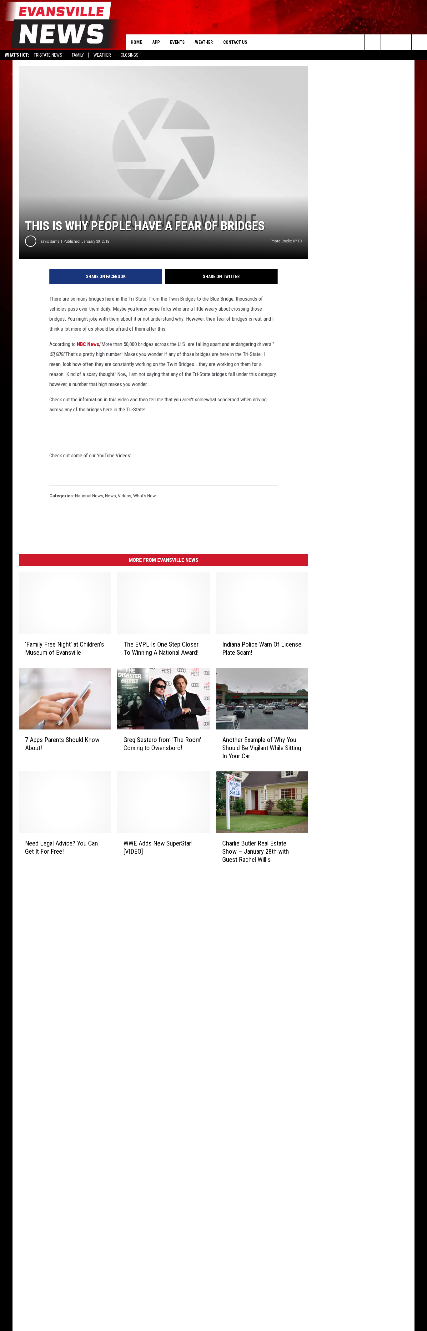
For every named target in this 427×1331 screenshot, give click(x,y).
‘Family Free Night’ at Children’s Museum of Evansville (64, 648)
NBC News (88, 344)
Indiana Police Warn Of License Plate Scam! (261, 648)
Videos (124, 495)
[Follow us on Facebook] (388, 42)
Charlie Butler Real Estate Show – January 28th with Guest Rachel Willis (255, 851)
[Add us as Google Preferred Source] (372, 42)
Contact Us (235, 42)
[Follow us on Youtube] (419, 42)
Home (136, 42)
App (156, 42)
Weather (102, 55)
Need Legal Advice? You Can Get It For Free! (61, 847)
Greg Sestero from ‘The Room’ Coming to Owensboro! (162, 744)
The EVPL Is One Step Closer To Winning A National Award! (161, 648)
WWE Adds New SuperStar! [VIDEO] (158, 847)
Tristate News (48, 55)
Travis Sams (49, 241)
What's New (144, 495)
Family (78, 55)
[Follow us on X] (403, 42)
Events (177, 42)
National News (89, 495)
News (110, 495)
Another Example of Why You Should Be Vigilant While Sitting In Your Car (261, 748)
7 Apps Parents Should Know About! (62, 744)
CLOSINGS (129, 55)
